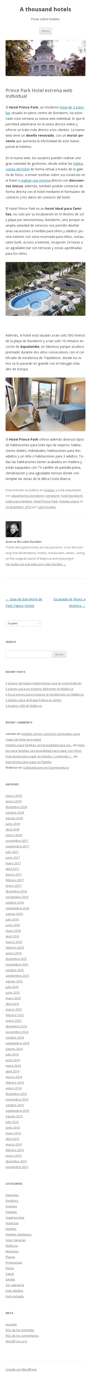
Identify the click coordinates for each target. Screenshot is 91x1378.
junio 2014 (13, 1060)
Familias (11, 1212)
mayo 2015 (13, 998)
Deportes (12, 1195)
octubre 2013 (15, 1105)
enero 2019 (13, 801)
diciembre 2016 (16, 891)
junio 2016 (13, 925)
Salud (10, 1274)
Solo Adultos (14, 1290)
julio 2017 (12, 852)
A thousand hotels (45, 9)
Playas (10, 1257)
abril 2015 (12, 1004)
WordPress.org (16, 1341)
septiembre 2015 (17, 976)
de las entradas (20, 1330)
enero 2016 (13, 953)
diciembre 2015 (16, 959)
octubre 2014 (15, 1037)
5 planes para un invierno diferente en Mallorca (39, 689)
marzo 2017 (14, 874)
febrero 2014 (15, 1082)
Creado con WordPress (21, 1369)
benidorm (53, 496)
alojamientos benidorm (27, 496)
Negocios (12, 1251)
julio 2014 (12, 1054)
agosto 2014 (14, 1049)
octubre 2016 (15, 902)
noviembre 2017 (17, 841)
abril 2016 (12, 936)
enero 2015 (13, 1021)
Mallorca (12, 1245)
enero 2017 (13, 886)
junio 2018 (13, 824)
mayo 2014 (13, 1065)
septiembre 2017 (17, 846)
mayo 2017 (13, 863)
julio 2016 (12, 919)
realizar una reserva (35, 180)
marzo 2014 (14, 1077)
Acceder (11, 1324)
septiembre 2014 (17, 1043)
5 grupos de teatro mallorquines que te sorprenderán (44, 683)
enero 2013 (13, 1155)
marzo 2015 (14, 1009)
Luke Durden (47, 507)
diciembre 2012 (16, 1161)
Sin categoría (15, 1285)
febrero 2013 (15, 1150)
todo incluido (15, 1296)
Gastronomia (15, 1217)
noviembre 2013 (17, 1099)
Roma (10, 1268)
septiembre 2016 (17, 908)
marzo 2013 (14, 1144)
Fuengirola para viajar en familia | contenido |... (39, 756)
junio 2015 (13, 992)
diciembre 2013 (16, 1094)
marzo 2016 (14, 942)
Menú (45, 31)
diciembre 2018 (16, 807)
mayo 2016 (13, 931)
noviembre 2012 (17, 1167)
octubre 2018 (15, 812)
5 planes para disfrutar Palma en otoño (33, 700)
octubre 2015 (15, 970)
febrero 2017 (15, 880)
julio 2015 (12, 987)
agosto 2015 (14, 981)
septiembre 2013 (17, 1110)
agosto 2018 (14, 818)
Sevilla (10, 1279)
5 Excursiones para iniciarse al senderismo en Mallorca (45, 694)
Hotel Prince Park (46, 501)
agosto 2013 (14, 1116)
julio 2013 (12, 1122)
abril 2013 (12, 1139)
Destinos (12, 1200)
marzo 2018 (14, 835)
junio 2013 (13, 1127)
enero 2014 (13, 1088)
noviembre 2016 (17, 897)
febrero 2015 (15, 1015)
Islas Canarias (16, 1240)
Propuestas (14, 1262)
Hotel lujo (12, 1223)
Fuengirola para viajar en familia (28, 762)
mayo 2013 (13, 1133)
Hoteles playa (69, 501)
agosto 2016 (14, 914)
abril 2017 (12, 869)
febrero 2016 (15, 947)
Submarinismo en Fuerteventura (46, 767)
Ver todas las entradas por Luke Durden (36, 564)
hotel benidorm (72, 496)
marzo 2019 (14, 796)
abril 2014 (12, 1071)
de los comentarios (22, 1335)
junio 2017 (13, 857)
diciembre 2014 (16, 1026)
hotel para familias (19, 501)
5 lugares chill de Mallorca (24, 706)
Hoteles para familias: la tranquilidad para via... (39, 745)
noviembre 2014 (17, 1032)
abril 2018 (12, 829)
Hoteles (49, 490)
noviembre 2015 (17, 964)
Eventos (11, 1206)
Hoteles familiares (19, 1234)
